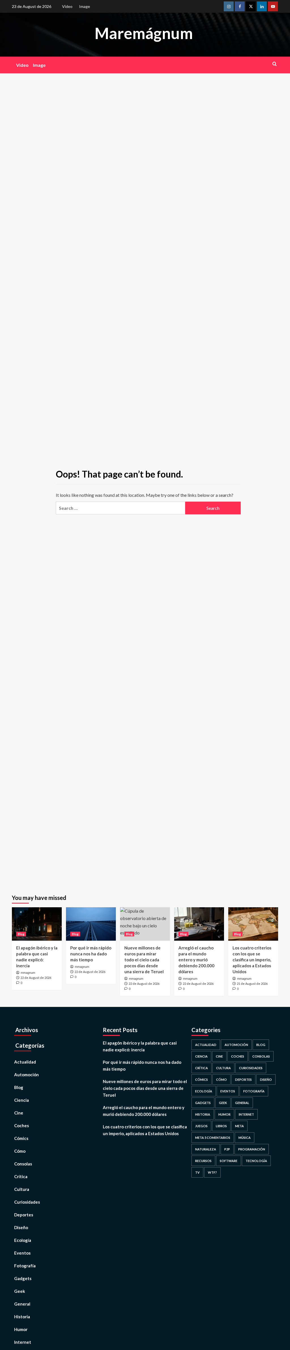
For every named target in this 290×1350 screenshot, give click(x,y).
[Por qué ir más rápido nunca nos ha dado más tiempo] (91, 923)
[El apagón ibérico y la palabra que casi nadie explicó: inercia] (37, 923)
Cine (18, 1112)
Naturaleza (205, 1149)
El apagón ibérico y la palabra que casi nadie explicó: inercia (140, 1046)
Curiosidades (27, 1201)
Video (67, 6)
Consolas (23, 1163)
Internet (22, 1342)
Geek (19, 1291)
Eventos (22, 1252)
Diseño (21, 1227)
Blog (21, 934)
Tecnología (256, 1161)
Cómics (21, 1138)
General (22, 1303)
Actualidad (25, 1061)
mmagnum (28, 972)
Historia (22, 1316)
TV (197, 1172)
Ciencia (21, 1100)
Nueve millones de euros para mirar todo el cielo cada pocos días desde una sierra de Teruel (144, 959)
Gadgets (22, 1278)
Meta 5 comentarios (212, 1137)
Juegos (201, 1126)
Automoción (26, 1074)
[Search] (274, 64)
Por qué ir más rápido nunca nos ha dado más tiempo (90, 953)
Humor (20, 1329)
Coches (21, 1125)
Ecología (22, 1240)
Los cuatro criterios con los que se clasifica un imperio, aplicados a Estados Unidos (252, 959)
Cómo (19, 1151)
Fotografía (25, 1265)
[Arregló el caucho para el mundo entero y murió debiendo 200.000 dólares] (199, 923)
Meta (239, 1126)
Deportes (23, 1214)
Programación (251, 1149)
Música (244, 1137)
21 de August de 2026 (252, 983)
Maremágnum (144, 33)
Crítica (20, 1176)
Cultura (21, 1189)
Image (84, 6)
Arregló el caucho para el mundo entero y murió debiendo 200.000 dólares (196, 959)
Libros (221, 1126)
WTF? (212, 1172)
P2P (227, 1149)
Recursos (203, 1161)
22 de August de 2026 (35, 977)
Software (228, 1161)
